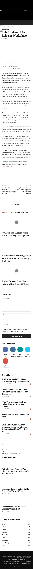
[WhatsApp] (15, 177)
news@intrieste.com (14, 453)
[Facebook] (2, 1)
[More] (20, 177)
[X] (7, 177)
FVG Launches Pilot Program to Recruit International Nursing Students (16, 258)
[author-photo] (17, 201)
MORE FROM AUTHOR (21, 213)
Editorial (16, 204)
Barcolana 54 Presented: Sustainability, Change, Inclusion (9, 190)
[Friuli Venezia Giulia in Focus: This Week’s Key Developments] (16, 222)
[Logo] (11, 26)
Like (5, 347)
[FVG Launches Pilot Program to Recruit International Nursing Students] (16, 245)
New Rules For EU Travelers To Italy (15, 415)
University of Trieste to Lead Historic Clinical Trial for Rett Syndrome (15, 391)
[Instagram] (3, 1)
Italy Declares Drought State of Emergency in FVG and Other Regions (24, 190)
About (13, 553)
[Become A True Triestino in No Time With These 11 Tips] (16, 483)
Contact (19, 553)
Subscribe (5, 359)
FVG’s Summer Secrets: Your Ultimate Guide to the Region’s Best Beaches (15, 471)
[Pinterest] (11, 177)
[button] (3, 22)
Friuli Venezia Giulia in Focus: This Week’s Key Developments (15, 380)
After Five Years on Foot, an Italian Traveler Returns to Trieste (14, 404)
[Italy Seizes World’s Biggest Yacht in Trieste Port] (16, 501)
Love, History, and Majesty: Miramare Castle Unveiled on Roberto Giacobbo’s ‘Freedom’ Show (15, 428)
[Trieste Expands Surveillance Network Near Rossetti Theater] (16, 270)
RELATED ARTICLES (8, 213)
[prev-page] (3, 288)
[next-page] (6, 288)
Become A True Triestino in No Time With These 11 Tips (15, 490)
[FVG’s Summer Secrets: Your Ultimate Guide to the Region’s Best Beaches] (16, 464)
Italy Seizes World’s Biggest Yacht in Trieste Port (14, 507)
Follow (13, 347)
